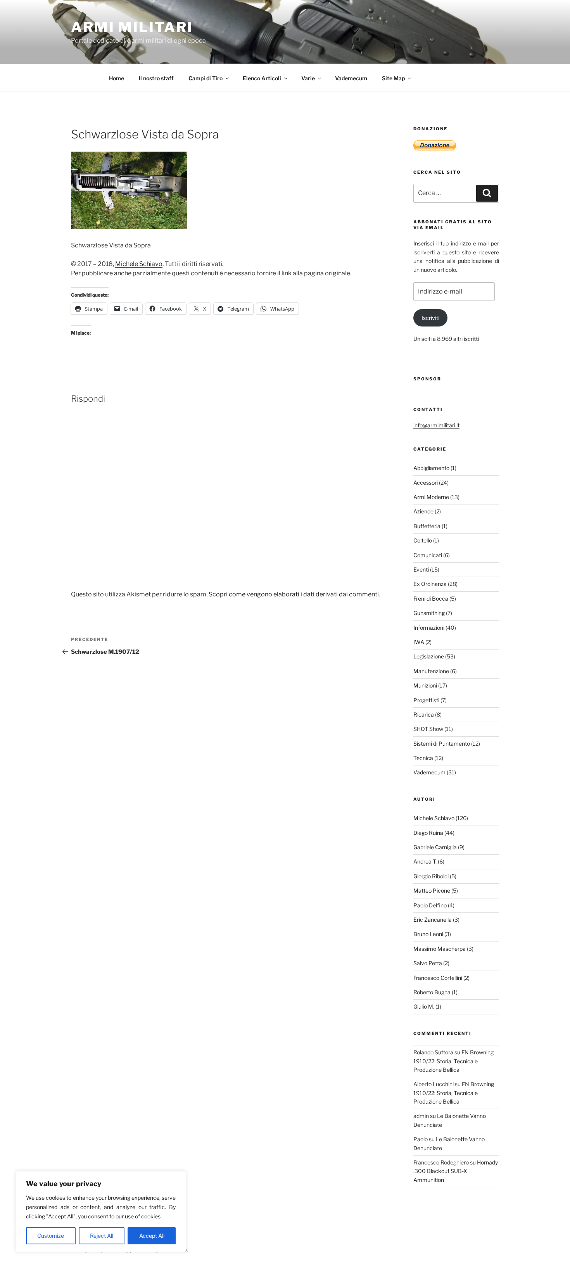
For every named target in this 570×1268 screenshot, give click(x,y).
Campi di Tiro (205, 78)
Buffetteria (426, 526)
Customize (50, 1235)
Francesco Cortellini (437, 977)
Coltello (422, 540)
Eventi (421, 569)
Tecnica (423, 758)
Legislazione (428, 656)
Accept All (151, 1235)
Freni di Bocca (430, 598)
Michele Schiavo (138, 264)
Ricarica (423, 714)
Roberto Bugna (432, 992)
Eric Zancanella (432, 919)
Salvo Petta (427, 963)
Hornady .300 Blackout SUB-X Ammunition (455, 1171)
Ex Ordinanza (430, 583)
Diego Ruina (428, 832)
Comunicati (427, 555)
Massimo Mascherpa (439, 948)
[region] (101, 1211)
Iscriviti (430, 317)
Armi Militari (132, 27)
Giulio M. (423, 1006)
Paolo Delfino (430, 905)
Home (116, 78)
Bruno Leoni (428, 934)
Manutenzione (431, 671)
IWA (418, 642)
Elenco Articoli (262, 78)
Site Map (393, 78)
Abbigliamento (431, 468)
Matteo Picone (431, 890)
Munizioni (425, 685)
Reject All (101, 1235)
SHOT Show (428, 729)
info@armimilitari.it (436, 425)
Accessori (425, 482)
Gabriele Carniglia (435, 847)
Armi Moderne (431, 497)
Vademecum (351, 78)
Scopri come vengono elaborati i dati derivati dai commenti (294, 594)
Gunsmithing (429, 613)
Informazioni (428, 627)
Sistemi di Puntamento (441, 743)
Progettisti (426, 700)
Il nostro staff (156, 78)
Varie (308, 78)
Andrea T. (425, 861)
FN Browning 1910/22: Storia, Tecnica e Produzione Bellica (453, 1061)
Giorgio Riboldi (431, 876)
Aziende (423, 511)
